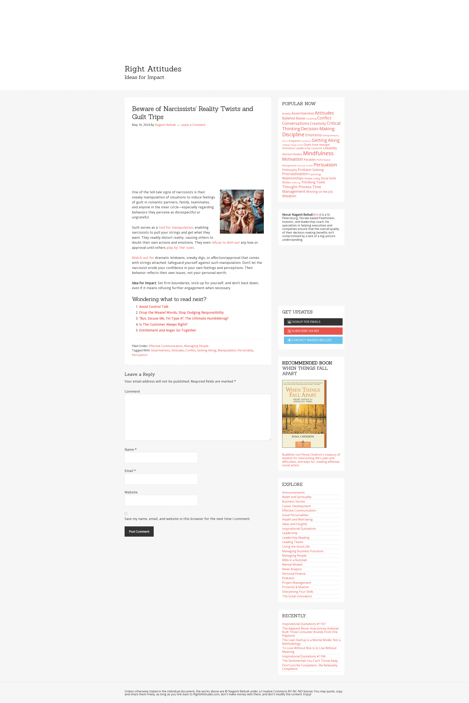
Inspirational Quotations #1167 (304, 624)
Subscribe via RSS (305, 331)
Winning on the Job (319, 192)
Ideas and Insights (294, 524)
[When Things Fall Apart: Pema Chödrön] (304, 413)
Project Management (296, 583)
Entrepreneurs (330, 135)
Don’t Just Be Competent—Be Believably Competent (309, 667)
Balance (288, 118)
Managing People (196, 346)
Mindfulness (318, 153)
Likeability (330, 148)
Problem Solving (311, 169)
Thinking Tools (313, 182)
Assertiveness (160, 350)
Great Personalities (295, 515)
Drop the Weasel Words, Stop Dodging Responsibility (181, 312)
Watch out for (143, 257)
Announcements (293, 492)
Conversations (295, 123)
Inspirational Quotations (299, 529)
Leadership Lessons (309, 148)
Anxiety (286, 113)
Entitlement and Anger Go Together (167, 330)
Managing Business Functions (303, 551)
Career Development (296, 506)
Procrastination (295, 173)
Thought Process (297, 186)
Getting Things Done (292, 144)
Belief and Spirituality (296, 497)
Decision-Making (318, 129)
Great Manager (321, 144)
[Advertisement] (234, 27)
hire (317, 215)
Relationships (293, 178)
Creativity (318, 123)
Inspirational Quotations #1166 (304, 656)
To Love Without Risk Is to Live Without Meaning (309, 650)
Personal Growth (305, 165)
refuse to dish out (225, 242)
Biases (301, 118)
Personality (245, 350)
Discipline (293, 134)
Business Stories (293, 501)
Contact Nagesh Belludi (311, 340)
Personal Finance (294, 574)
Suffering (295, 182)
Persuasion (139, 355)
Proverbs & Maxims (295, 587)
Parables (310, 160)
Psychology (315, 174)
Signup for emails (305, 322)
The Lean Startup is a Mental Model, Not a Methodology (311, 642)
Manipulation (227, 350)
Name (131, 449)
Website (131, 492)
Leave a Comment (193, 125)
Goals (307, 145)
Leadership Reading (295, 538)
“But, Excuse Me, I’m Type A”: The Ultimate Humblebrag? (183, 318)
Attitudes (177, 350)
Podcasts (288, 578)
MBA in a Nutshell (294, 560)
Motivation (292, 159)
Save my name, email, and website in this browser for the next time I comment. (187, 518)
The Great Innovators (297, 596)
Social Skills (328, 178)
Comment (132, 391)
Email (130, 470)
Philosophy (289, 170)
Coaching (311, 118)
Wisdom (289, 195)
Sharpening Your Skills (297, 592)
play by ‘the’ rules (180, 247)
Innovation (288, 148)
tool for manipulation (176, 227)
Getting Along (206, 350)
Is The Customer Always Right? (163, 324)
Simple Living (312, 178)
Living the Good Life (296, 547)
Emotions (313, 134)
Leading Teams (292, 542)
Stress (286, 182)
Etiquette (294, 141)
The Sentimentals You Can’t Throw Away (310, 661)
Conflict (190, 350)
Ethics (285, 141)
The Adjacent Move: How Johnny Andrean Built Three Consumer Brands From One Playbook (310, 632)
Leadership (290, 533)
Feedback (306, 141)
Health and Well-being (297, 519)
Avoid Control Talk (153, 306)
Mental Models (292, 154)
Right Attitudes (153, 69)
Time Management (301, 189)
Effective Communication (166, 346)
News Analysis (292, 569)
